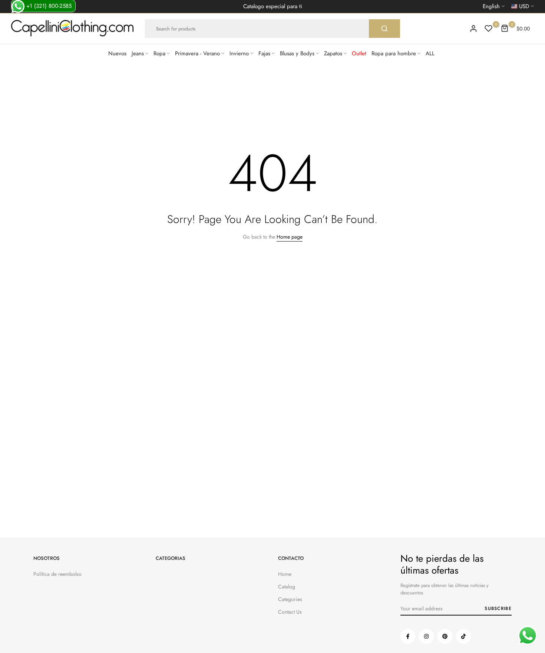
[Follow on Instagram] (426, 636)
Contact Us (290, 612)
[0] (489, 28)
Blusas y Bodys (297, 53)
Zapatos (333, 53)
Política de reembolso (57, 574)
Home (284, 574)
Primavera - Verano (197, 53)
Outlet (359, 53)
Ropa (159, 53)
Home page (290, 236)
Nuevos (117, 53)
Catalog (286, 586)
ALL (430, 53)
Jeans (138, 53)
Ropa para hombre (393, 53)
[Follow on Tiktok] (463, 636)
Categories (290, 599)
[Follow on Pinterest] (444, 636)
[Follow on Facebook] (407, 636)
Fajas (264, 53)
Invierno (239, 53)
